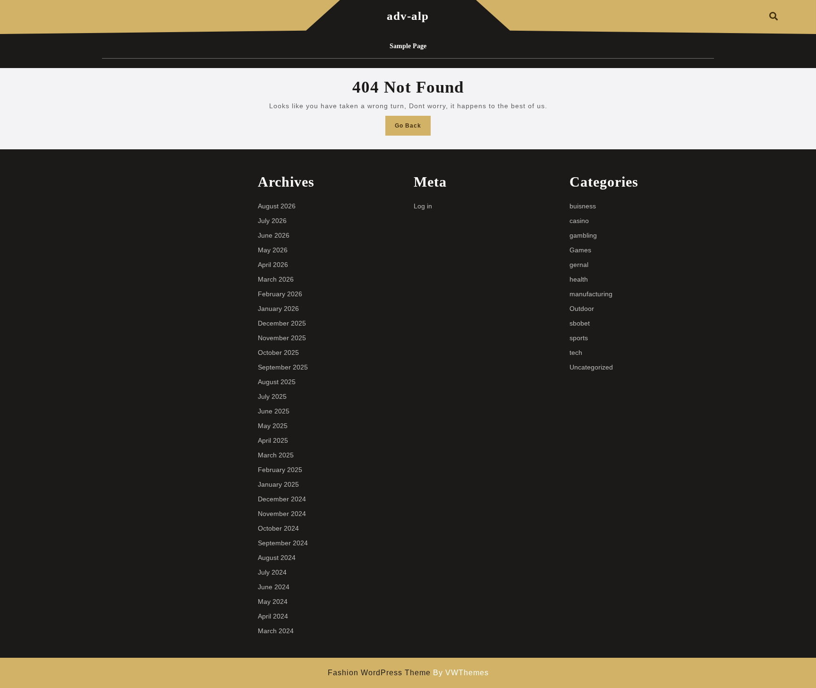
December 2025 (282, 323)
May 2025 (273, 426)
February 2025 (280, 469)
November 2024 (282, 513)
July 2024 (272, 572)
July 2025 (272, 396)
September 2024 (283, 543)
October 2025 (278, 352)
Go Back (413, 128)
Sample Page (408, 46)
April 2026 (273, 264)
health (579, 279)
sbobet (580, 323)
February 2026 (280, 294)
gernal (579, 264)
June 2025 (273, 411)
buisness (583, 206)
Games (580, 250)
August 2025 (277, 382)
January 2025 (278, 484)
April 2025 (273, 440)
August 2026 (277, 206)
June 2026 (273, 235)
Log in (423, 206)
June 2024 (273, 587)
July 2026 (272, 220)
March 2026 (276, 279)
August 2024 (277, 557)
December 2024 (282, 499)
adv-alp (408, 15)
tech (576, 352)
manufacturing (591, 294)
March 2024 (276, 631)
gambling (583, 235)
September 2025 (283, 367)
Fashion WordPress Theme (379, 673)
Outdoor (582, 308)
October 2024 (278, 528)
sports (579, 338)
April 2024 (273, 616)
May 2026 (273, 250)
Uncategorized (591, 367)
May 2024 (273, 601)
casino (579, 220)
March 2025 (276, 455)
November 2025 (282, 338)
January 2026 (278, 308)
